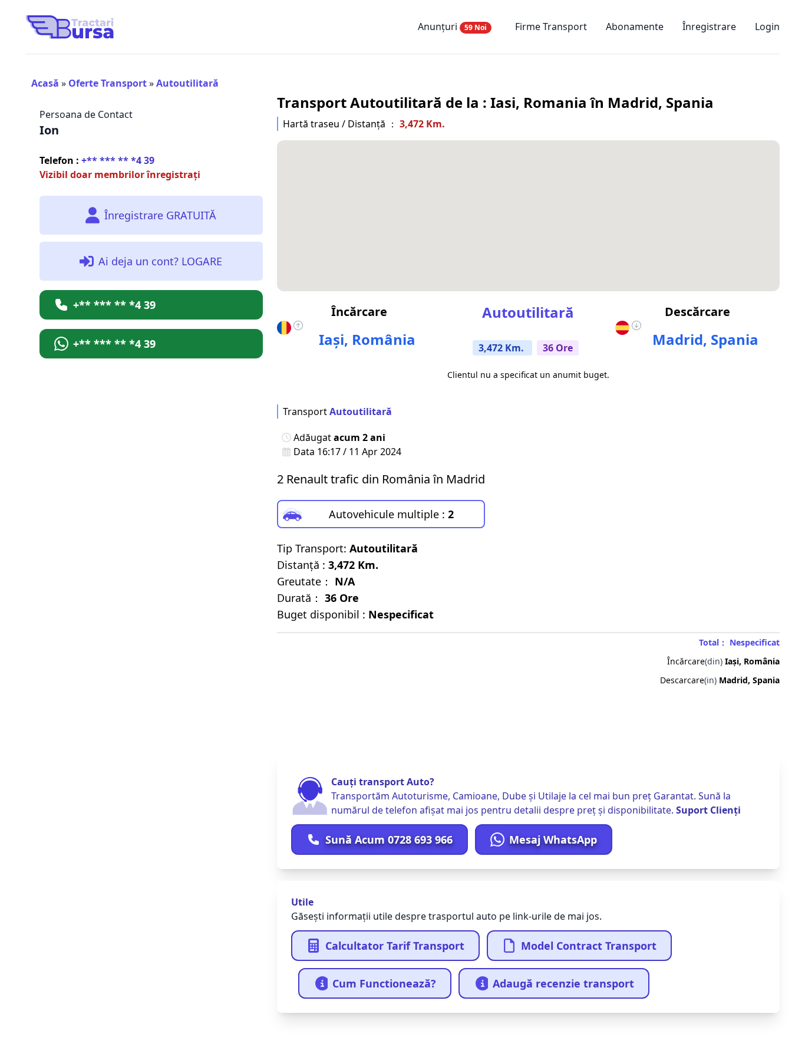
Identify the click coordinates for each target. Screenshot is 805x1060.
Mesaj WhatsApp (553, 839)
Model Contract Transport (588, 946)
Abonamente (635, 26)
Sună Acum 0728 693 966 (389, 839)
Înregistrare (709, 26)
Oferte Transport (107, 83)
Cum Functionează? (384, 983)
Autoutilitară (187, 83)
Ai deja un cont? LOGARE (160, 261)
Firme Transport (551, 26)
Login (767, 26)
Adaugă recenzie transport (563, 983)
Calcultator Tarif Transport (394, 946)
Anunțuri (452, 26)
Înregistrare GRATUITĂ (160, 215)
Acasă (45, 83)
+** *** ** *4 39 (96, 160)
